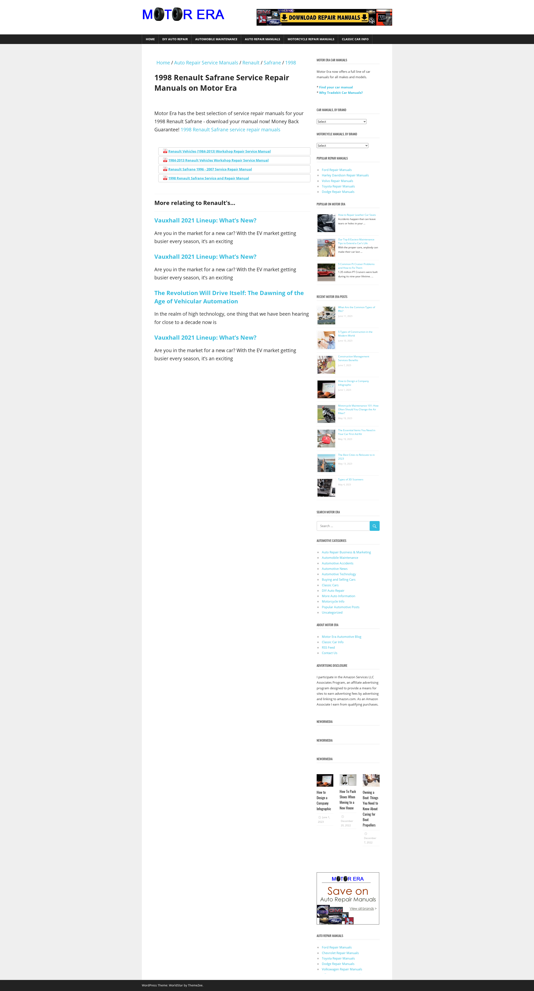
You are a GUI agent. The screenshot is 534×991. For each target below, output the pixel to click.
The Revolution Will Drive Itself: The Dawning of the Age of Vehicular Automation (229, 297)
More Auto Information (338, 596)
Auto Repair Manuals (262, 39)
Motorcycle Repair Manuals (311, 39)
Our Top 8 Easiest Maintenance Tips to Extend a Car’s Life (356, 241)
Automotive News (335, 568)
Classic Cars (330, 585)
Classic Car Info (355, 39)
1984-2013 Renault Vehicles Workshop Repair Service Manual (218, 160)
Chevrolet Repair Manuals (340, 953)
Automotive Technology (339, 574)
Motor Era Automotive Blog (341, 636)
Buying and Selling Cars (338, 579)
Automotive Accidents (337, 563)
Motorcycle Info (333, 601)
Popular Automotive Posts (340, 607)
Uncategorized (332, 612)
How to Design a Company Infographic (324, 800)
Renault (250, 62)
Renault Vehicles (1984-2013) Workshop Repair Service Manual (219, 151)
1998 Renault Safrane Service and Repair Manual (208, 178)
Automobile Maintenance (216, 39)
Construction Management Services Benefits (353, 358)
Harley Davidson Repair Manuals (345, 175)
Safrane (272, 62)
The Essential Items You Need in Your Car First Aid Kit (356, 432)
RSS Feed (328, 647)
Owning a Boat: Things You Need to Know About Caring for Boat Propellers (370, 809)
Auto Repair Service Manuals (206, 62)
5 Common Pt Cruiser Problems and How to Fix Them (356, 266)
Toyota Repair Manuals (338, 186)
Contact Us (329, 653)
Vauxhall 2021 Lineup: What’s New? (205, 220)
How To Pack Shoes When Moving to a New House (348, 799)
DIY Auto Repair (175, 39)
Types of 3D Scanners (350, 479)
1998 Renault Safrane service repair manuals (230, 129)
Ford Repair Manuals (337, 170)
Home (150, 39)
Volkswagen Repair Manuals (342, 969)
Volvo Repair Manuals (337, 181)
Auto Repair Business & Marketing (346, 552)
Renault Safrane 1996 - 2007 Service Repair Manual (210, 169)
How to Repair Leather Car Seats (357, 215)
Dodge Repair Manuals (338, 192)
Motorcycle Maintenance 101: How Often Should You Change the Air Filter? (358, 409)
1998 (290, 62)
